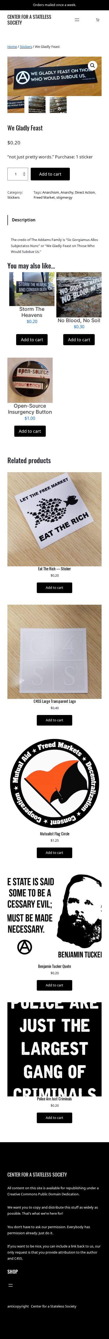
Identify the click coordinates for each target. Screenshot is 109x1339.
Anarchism (50, 192)
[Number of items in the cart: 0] (98, 20)
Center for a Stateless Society (29, 19)
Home (12, 46)
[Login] (90, 20)
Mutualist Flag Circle (54, 833)
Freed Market (44, 197)
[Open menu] (77, 20)
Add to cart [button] (32, 340)
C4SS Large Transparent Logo (55, 701)
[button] (92, 65)
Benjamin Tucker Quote (54, 966)
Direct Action (85, 192)
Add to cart (50, 174)
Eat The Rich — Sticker (54, 568)
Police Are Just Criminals (54, 1098)
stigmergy (64, 197)
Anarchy (67, 192)
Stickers (26, 46)
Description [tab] (23, 219)
